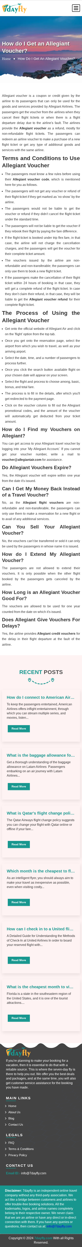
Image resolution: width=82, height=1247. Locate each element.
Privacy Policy (17, 1155)
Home (6, 59)
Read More (19, 728)
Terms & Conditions (21, 1149)
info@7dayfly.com (33, 1173)
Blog (11, 1118)
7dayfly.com (43, 1238)
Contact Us (15, 1124)
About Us (14, 1112)
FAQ (11, 1142)
